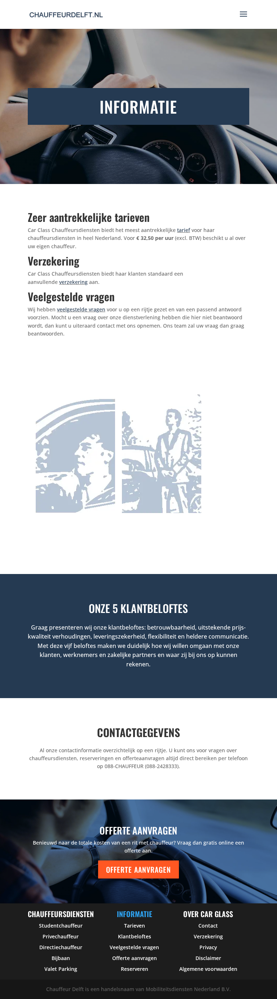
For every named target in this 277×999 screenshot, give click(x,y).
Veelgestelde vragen (134, 947)
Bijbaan (61, 958)
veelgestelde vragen (81, 309)
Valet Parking (60, 968)
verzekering (73, 282)
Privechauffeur (61, 936)
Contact (208, 925)
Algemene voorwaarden (208, 968)
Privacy (208, 947)
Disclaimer (208, 958)
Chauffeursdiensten (61, 913)
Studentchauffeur (61, 925)
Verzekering (208, 936)
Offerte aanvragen (138, 869)
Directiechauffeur (60, 947)
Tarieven (134, 925)
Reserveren (134, 968)
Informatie (134, 913)
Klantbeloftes (134, 936)
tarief (183, 230)
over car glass (208, 913)
